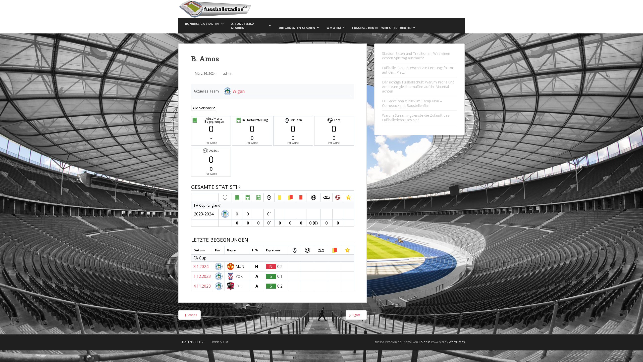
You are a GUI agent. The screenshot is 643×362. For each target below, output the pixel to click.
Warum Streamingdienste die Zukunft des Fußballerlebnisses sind (415, 117)
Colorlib (424, 342)
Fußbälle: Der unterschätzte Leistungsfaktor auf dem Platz (417, 70)
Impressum (220, 342)
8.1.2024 (200, 266)
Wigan (239, 91)
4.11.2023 (202, 286)
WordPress (457, 342)
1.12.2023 (202, 276)
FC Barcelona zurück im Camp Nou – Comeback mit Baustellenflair (412, 103)
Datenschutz (193, 342)
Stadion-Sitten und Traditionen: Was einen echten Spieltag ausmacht (416, 55)
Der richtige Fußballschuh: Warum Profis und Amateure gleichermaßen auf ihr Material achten (418, 87)
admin (227, 73)
